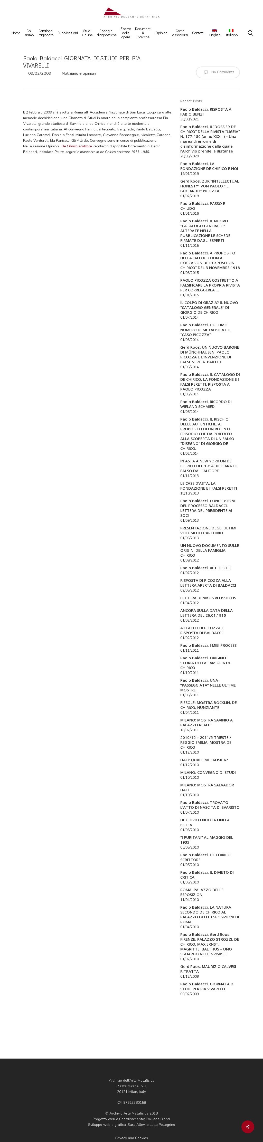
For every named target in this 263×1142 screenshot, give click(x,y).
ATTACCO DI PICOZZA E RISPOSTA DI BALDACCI (202, 630)
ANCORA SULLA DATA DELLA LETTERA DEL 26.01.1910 (206, 613)
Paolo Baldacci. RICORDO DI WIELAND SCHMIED (206, 404)
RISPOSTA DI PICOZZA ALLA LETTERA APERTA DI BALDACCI (208, 583)
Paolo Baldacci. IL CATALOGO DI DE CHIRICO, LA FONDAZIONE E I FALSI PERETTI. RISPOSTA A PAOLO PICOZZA (210, 382)
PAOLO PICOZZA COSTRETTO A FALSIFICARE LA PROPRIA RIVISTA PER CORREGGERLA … (210, 285)
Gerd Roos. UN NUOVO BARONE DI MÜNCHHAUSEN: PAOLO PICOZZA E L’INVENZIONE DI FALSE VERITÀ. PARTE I (209, 354)
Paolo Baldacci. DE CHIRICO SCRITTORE (205, 857)
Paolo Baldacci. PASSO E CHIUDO (202, 206)
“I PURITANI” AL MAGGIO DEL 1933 (206, 840)
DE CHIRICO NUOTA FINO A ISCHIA (205, 822)
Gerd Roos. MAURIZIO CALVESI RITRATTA (208, 969)
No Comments (222, 72)
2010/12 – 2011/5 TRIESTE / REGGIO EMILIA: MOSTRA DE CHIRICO (205, 742)
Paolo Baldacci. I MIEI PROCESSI (209, 645)
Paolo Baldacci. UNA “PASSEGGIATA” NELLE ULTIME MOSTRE (208, 685)
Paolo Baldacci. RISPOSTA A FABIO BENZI (205, 112)
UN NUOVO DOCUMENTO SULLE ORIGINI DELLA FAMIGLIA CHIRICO (209, 550)
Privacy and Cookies (131, 1138)
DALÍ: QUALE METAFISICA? (204, 759)
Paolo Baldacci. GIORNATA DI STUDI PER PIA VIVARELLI (207, 986)
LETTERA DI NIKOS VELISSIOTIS (208, 597)
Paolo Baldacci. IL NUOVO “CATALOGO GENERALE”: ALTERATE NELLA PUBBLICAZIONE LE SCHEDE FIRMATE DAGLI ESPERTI (205, 230)
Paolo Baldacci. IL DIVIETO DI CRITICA (207, 875)
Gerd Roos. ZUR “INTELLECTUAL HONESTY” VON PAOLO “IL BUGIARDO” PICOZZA (209, 186)
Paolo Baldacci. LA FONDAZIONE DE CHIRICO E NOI (209, 166)
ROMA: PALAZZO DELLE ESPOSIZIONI (201, 892)
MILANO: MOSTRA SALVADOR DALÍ (207, 787)
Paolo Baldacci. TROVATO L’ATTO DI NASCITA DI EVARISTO (210, 805)
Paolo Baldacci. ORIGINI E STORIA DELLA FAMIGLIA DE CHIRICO (205, 662)
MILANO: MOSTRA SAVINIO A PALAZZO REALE (206, 722)
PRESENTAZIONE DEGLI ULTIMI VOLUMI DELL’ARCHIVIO (208, 530)
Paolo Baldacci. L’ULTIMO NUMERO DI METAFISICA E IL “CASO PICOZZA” (205, 329)
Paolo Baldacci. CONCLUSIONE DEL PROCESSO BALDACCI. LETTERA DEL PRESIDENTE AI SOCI (208, 508)
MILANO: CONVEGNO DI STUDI (208, 772)
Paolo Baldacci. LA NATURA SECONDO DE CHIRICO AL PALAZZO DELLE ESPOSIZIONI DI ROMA (209, 914)
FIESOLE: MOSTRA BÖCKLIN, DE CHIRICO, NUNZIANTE (208, 705)
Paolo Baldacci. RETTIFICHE (205, 567)
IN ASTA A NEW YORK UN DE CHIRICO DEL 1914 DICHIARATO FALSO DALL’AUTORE (209, 466)
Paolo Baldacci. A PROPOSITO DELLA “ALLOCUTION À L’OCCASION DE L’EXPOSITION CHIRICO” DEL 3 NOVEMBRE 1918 (210, 260)
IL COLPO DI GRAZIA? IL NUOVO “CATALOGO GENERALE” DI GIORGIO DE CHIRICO (209, 307)
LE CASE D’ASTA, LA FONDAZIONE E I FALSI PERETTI (208, 486)
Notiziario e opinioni (79, 73)
